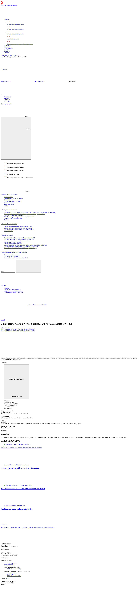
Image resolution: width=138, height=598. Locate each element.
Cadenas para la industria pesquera (12, 242)
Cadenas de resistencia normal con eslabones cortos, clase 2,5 (19, 238)
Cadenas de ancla (8, 197)
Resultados (3, 285)
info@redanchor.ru (14, 55)
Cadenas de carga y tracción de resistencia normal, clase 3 (18, 226)
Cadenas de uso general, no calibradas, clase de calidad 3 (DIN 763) (21, 246)
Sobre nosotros (7, 45)
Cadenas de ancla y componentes (15, 24)
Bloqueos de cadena (9, 204)
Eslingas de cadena (8, 231)
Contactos (6, 52)
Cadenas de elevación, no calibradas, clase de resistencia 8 (18, 228)
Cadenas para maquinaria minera (15, 29)
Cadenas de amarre (8, 200)
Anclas (5, 205)
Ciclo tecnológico (8, 48)
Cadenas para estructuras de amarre (13, 201)
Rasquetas (6, 219)
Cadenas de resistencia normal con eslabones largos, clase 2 (19, 239)
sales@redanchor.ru (12, 573)
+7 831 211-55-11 (5, 55)
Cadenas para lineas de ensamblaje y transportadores (17, 240)
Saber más (3, 362)
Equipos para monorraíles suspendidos (13, 215)
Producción (7, 47)
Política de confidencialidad (14, 569)
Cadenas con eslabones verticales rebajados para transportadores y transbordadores (24, 214)
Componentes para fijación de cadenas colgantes (16, 257)
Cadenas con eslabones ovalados (12, 255)
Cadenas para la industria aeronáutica (13, 243)
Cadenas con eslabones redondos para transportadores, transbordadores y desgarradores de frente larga (29, 212)
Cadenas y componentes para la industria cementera (20, 44)
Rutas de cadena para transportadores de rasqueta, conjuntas (19, 217)
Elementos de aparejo (9, 202)
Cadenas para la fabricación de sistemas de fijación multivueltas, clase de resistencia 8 (25, 245)
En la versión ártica (5, 327)
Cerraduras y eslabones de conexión (13, 218)
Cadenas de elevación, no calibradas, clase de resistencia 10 (19, 229)
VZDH (8, 578)
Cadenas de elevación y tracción (15, 34)
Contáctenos (4, 69)
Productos (6, 19)
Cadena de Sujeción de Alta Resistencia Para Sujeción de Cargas (20, 248)
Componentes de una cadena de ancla (13, 198)
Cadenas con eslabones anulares (12, 256)
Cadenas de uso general (13, 39)
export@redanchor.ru (9, 564)
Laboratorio (7, 49)
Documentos (7, 51)
